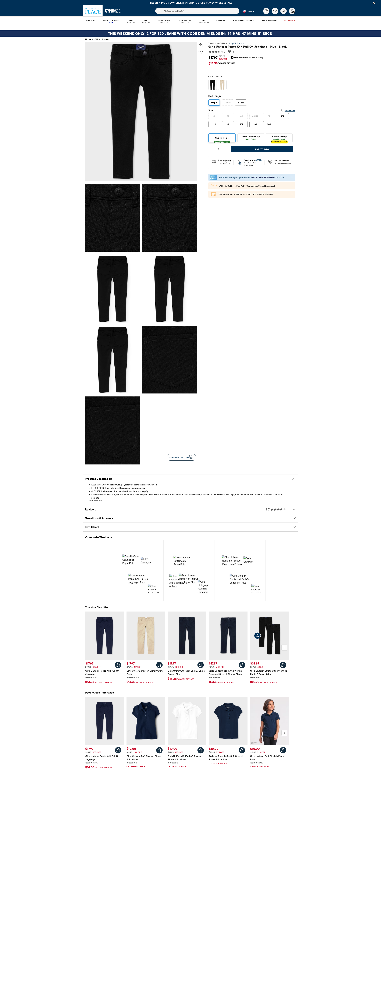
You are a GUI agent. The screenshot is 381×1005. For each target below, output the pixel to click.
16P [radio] (241, 124)
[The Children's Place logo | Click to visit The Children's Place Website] (93, 10)
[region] (190, 2)
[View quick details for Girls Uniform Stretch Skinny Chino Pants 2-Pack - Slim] (283, 665)
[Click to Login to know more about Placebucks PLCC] (292, 194)
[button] (246, 11)
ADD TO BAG (262, 149)
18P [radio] (255, 124)
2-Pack (227, 102)
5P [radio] (228, 116)
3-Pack (241, 102)
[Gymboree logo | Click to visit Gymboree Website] (112, 10)
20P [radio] (269, 124)
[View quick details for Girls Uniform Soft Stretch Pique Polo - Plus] (159, 750)
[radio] (212, 85)
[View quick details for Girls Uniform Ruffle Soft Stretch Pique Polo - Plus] (200, 750)
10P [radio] (282, 116)
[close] (374, 3)
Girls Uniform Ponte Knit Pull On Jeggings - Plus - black (247, 46)
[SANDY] (222, 85)
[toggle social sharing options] (201, 45)
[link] (266, 11)
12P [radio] (214, 124)
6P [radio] (241, 116)
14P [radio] (228, 124)
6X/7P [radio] (255, 116)
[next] (284, 648)
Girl (96, 39)
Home (88, 39)
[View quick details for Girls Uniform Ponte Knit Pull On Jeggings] (118, 665)
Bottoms (105, 39)
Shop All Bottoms (236, 43)
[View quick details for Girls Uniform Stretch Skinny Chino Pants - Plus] (200, 665)
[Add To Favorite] (201, 52)
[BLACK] (212, 85)
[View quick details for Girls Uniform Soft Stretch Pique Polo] (283, 750)
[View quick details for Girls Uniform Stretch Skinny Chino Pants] (159, 665)
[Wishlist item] (276, 13)
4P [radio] (214, 116)
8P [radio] (269, 116)
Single (214, 102)
